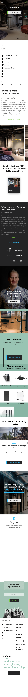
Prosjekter (19, 634)
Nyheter (18, 637)
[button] (26, 443)
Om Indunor (19, 624)
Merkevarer (19, 631)
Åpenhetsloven (20, 644)
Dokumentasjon (20, 641)
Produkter (19, 621)
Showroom (19, 627)
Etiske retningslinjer (20, 648)
